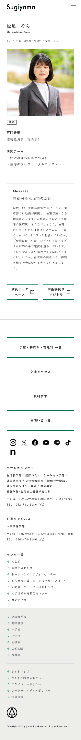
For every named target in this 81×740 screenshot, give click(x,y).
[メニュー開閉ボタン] (71, 7)
